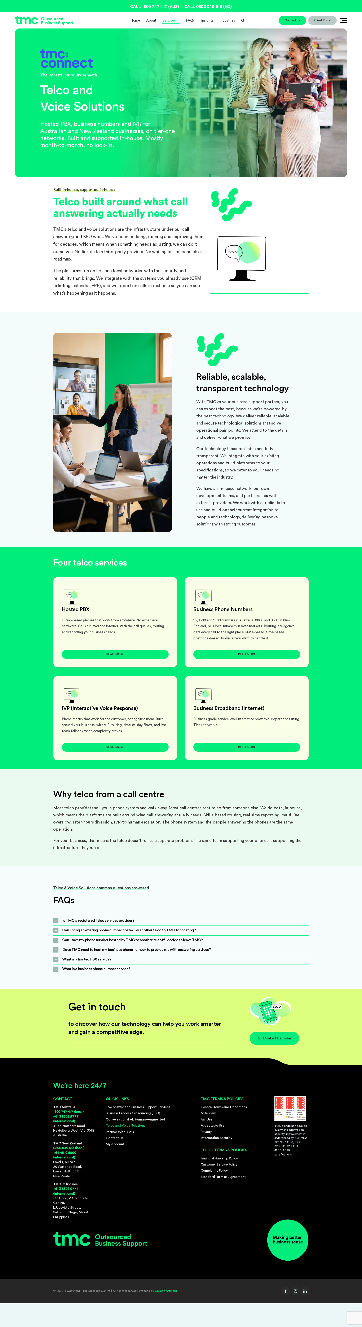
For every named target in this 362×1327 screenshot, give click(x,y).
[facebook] (286, 1291)
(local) (68, 1111)
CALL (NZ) (208, 7)
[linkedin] (305, 1291)
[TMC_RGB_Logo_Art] (44, 17)
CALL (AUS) (154, 7)
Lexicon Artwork (166, 1291)
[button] (242, 20)
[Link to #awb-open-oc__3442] (343, 20)
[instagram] (295, 1291)
